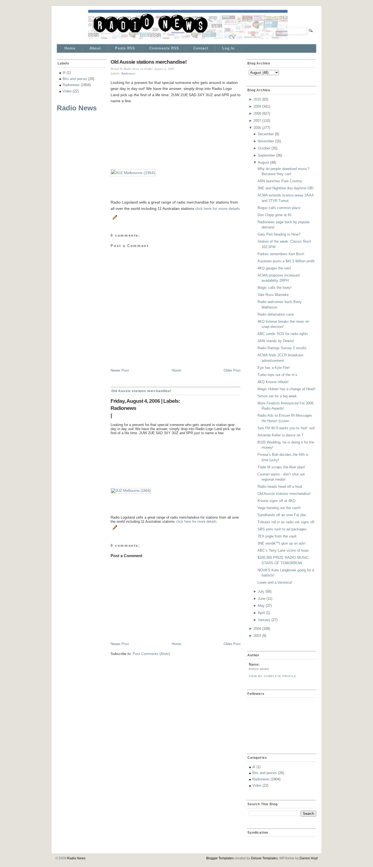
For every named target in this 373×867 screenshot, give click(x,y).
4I (64, 72)
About (95, 48)
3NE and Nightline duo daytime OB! (285, 188)
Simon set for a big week (277, 396)
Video (67, 91)
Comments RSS (164, 48)
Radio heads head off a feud (279, 486)
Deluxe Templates (264, 858)
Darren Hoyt (309, 858)
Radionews (71, 85)
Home (69, 48)
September (266, 155)
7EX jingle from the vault (277, 536)
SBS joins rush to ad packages (282, 529)
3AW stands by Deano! (275, 341)
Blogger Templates (220, 858)
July (261, 591)
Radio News (77, 108)
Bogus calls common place (278, 208)
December (266, 134)
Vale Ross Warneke (273, 295)
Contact (200, 48)
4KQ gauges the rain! (274, 268)
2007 (257, 121)
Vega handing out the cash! (279, 508)
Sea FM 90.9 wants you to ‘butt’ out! (286, 428)
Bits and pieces (75, 79)
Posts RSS (125, 48)
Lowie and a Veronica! (274, 582)
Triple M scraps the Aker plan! (281, 467)
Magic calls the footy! (274, 288)
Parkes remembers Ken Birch (280, 254)
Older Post (232, 370)
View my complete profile (272, 676)
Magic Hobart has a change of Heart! (286, 389)
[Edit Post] (114, 216)
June (261, 598)
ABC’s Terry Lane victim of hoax (283, 550)
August (263, 162)
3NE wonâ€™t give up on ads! (281, 543)
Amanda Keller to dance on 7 (280, 435)
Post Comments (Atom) (151, 654)
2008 (257, 113)
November (266, 141)
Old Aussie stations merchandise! (149, 62)
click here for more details (217, 208)
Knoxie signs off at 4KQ (276, 501)
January (264, 620)
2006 (257, 128)
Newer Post (120, 370)
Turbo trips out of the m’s (277, 375)
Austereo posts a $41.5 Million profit (286, 261)
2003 (257, 636)
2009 (257, 106)
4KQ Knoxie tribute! (273, 382)
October (264, 148)
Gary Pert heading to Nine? (278, 234)
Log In (228, 48)
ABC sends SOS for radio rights (282, 334)
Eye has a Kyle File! (273, 368)
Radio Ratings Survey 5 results (282, 348)
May (261, 606)
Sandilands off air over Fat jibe (281, 515)
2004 (257, 629)
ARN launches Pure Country (279, 181)
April (261, 613)
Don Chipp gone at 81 (274, 215)
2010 (257, 99)
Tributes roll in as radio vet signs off (285, 522)
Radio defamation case (275, 314)
